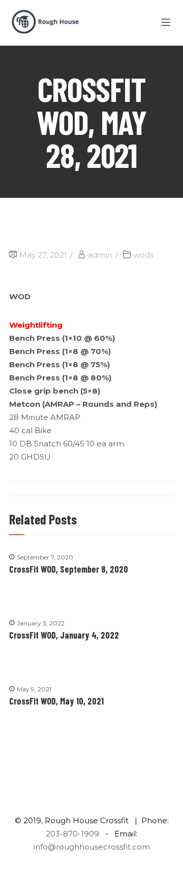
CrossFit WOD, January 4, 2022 (64, 635)
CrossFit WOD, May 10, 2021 (56, 701)
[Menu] (167, 22)
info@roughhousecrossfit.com (92, 847)
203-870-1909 (72, 833)
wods (143, 255)
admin (100, 255)
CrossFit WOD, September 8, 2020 (68, 569)
